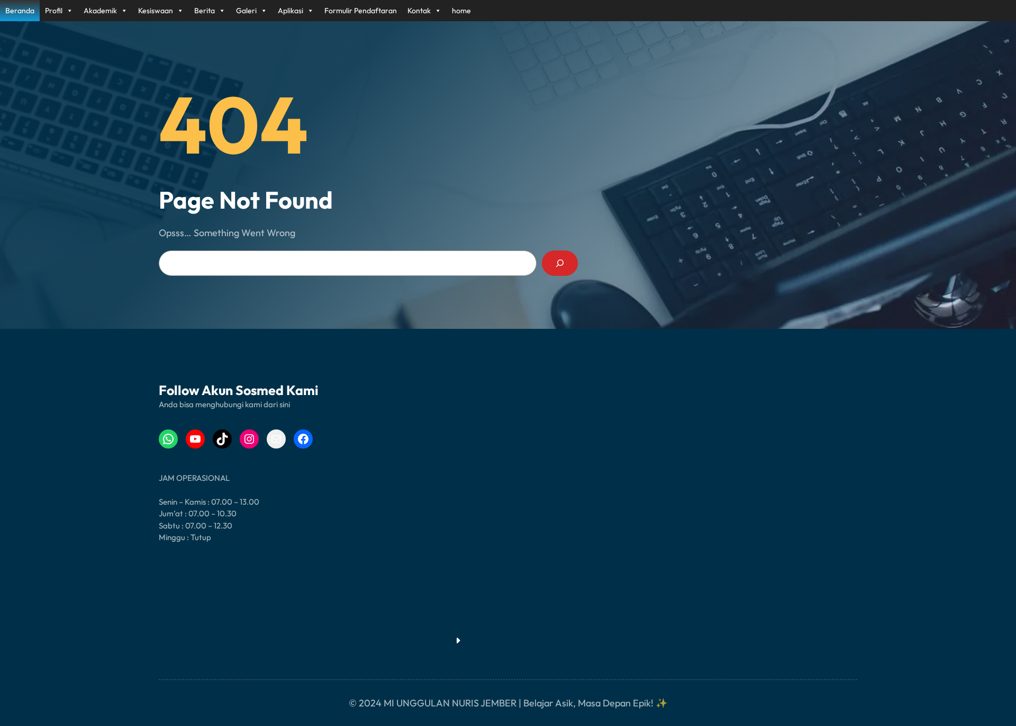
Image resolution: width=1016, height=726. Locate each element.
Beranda (19, 10)
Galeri (246, 10)
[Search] (560, 263)
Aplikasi (290, 10)
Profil (53, 10)
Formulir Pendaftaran (360, 10)
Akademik (100, 10)
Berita (204, 10)
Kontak (419, 10)
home (461, 10)
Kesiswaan (155, 10)
